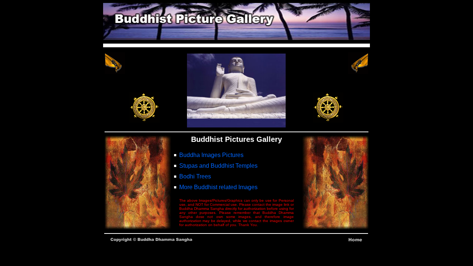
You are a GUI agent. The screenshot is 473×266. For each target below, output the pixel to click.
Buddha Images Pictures (211, 155)
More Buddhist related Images (218, 187)
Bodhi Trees (195, 176)
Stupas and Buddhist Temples (218, 166)
